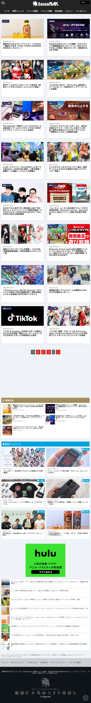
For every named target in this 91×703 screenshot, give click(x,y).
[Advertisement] (45, 376)
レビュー (69, 10)
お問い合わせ (33, 662)
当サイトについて (18, 662)
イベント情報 (46, 10)
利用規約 (44, 662)
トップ (7, 10)
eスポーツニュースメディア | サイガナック (45, 689)
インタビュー (81, 10)
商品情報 (58, 10)
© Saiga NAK (45, 697)
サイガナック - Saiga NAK (45, 4)
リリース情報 (32, 10)
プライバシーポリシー (59, 662)
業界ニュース (18, 10)
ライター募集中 (76, 662)
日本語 (83, 2)
